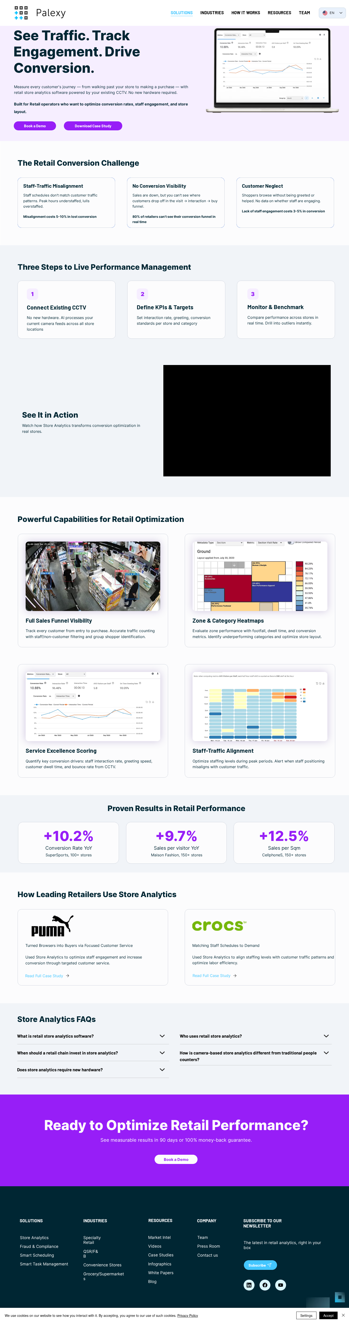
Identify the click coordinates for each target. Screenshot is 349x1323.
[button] (32, 294)
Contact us (207, 1255)
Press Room (208, 1246)
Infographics (159, 1264)
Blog (152, 1281)
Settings (306, 1315)
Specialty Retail (92, 1240)
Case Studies (161, 1255)
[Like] (249, 1285)
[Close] (343, 1315)
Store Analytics (34, 1237)
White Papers (161, 1272)
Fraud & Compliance (39, 1246)
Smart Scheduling (37, 1255)
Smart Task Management (44, 1264)
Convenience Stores (102, 1265)
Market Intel (159, 1237)
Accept (328, 1315)
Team (202, 1237)
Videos (154, 1246)
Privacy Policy (187, 1315)
